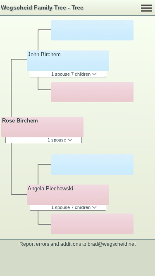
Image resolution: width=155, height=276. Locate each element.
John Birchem (44, 54)
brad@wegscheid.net (112, 244)
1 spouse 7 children (71, 74)
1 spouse (57, 139)
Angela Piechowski (50, 188)
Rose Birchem (20, 121)
